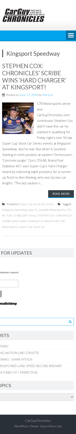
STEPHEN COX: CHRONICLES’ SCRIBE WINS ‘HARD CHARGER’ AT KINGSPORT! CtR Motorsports (37, 221)
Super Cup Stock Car (32, 227)
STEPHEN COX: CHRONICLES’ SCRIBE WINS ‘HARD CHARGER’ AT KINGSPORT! (34, 76)
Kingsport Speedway (14, 210)
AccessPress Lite (51, 426)
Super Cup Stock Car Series (36, 204)
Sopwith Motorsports (52, 210)
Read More (61, 194)
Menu (71, 36)
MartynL (47, 95)
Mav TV (33, 210)
